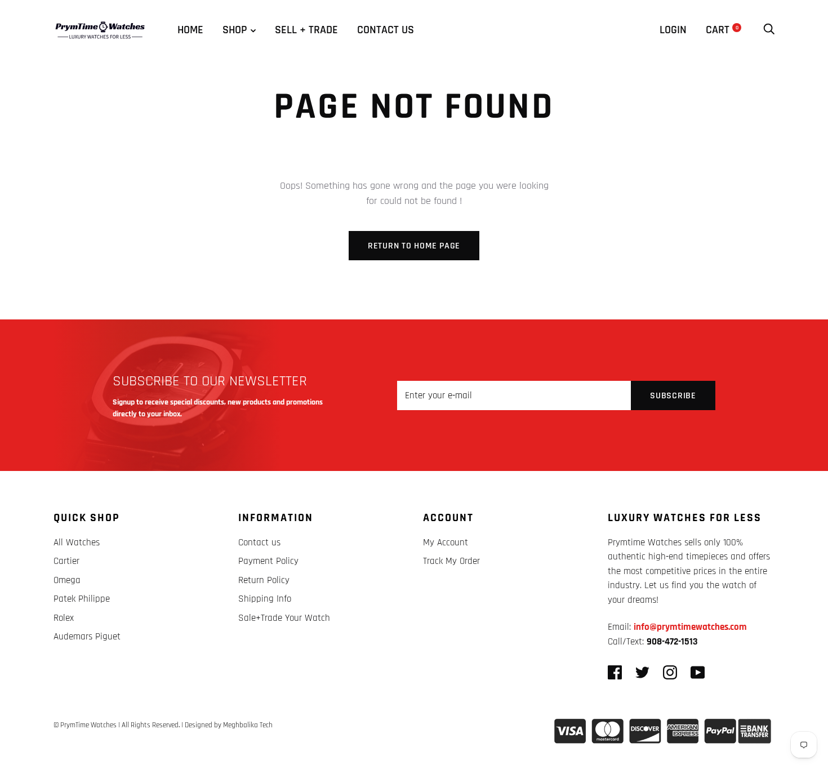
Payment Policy (268, 561)
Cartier (66, 561)
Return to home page (414, 246)
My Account (445, 542)
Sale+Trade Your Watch (284, 618)
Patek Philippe (82, 599)
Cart (722, 30)
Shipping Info (264, 599)
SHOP (234, 30)
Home (190, 30)
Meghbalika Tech (248, 725)
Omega (67, 580)
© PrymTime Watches (85, 725)
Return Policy (264, 580)
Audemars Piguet (87, 636)
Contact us (385, 30)
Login (673, 30)
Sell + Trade (306, 30)
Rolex (64, 618)
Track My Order (451, 561)
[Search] (768, 30)
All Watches (77, 542)
